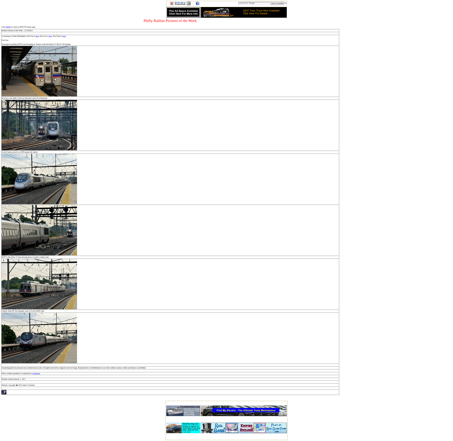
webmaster (36, 373)
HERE (8, 27)
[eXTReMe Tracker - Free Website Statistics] (4, 394)
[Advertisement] (226, 402)
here (37, 36)
